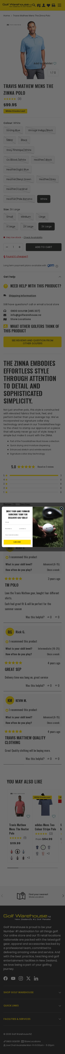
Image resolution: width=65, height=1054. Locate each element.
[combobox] (16, 535)
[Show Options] (29, 535)
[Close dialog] (61, 508)
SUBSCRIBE (17, 542)
